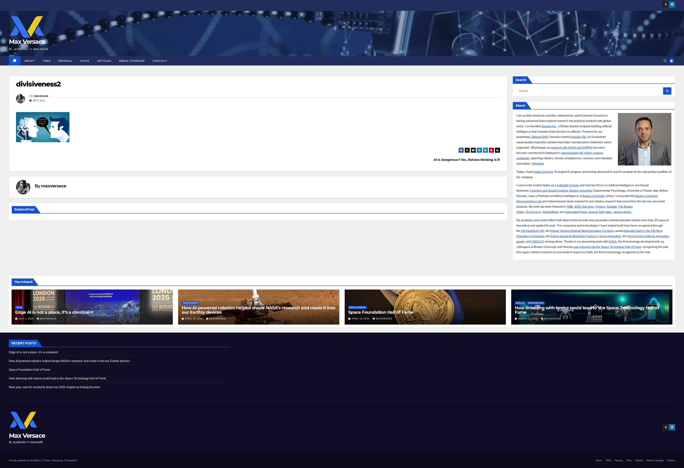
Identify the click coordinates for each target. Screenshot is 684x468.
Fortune (600, 206)
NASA (613, 241)
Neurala (65, 60)
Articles (104, 60)
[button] (665, 60)
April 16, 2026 (361, 318)
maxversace (40, 96)
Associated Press (576, 212)
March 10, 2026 (528, 318)
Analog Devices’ (543, 171)
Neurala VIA (578, 136)
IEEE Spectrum (584, 206)
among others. (623, 212)
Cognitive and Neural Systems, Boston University (561, 190)
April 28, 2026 (194, 318)
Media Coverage (132, 60)
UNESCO (537, 241)
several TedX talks (600, 212)
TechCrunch (533, 212)
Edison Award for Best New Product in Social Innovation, (586, 236)
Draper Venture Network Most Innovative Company (582, 230)
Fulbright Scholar (568, 185)
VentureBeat (550, 212)
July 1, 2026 (26, 318)
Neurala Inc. (549, 126)
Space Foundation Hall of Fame (380, 312)
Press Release (535, 303)
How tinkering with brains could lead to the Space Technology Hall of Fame (587, 310)
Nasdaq (612, 206)
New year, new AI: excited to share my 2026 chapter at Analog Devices (54, 387)
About (29, 60)
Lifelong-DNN (539, 136)
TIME (569, 206)
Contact (159, 60)
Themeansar (70, 460)
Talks (84, 60)
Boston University (593, 196)
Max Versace (27, 41)
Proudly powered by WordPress (25, 460)
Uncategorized (190, 303)
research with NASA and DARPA (571, 147)
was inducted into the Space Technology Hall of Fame (607, 246)
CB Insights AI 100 (532, 230)
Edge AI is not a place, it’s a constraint (54, 312)
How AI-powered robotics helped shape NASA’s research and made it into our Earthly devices (258, 310)
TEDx (47, 60)
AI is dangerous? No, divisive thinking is (465, 160)
